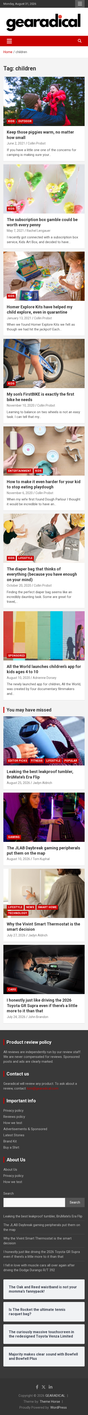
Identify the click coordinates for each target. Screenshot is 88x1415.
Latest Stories (13, 1135)
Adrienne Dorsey (44, 678)
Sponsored (16, 655)
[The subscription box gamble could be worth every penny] (44, 189)
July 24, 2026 (16, 1017)
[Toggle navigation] (9, 41)
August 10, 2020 (18, 678)
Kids (11, 121)
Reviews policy (14, 1117)
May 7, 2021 (15, 230)
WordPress (58, 1407)
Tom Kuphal (41, 859)
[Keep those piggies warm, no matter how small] (44, 101)
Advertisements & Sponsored (25, 1129)
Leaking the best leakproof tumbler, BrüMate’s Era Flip (42, 1216)
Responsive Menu (80, 4)
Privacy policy (13, 1110)
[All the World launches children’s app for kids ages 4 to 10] (44, 635)
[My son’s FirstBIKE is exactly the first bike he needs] (44, 363)
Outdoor (25, 121)
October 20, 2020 (19, 585)
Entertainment (19, 470)
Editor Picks (17, 760)
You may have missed (29, 710)
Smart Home (47, 907)
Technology (17, 913)
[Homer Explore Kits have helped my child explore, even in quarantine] (44, 276)
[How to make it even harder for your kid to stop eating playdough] (44, 451)
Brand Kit (10, 1141)
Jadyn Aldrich (42, 783)
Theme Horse (50, 1402)
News (30, 907)
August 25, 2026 (18, 783)
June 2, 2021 (16, 143)
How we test (12, 1123)
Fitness (36, 760)
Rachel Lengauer (39, 230)
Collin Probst (37, 143)
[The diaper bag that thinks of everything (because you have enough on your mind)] (44, 538)
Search (8, 1193)
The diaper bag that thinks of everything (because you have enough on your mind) (42, 574)
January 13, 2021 (19, 318)
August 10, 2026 (18, 859)
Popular (70, 760)
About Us (10, 1170)
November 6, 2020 (20, 493)
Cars (12, 989)
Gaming (14, 837)
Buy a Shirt (11, 1147)
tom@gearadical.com (42, 1088)
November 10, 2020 (21, 405)
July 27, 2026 (16, 935)
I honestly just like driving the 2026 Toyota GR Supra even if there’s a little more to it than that (42, 1005)
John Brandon (38, 1017)
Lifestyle (25, 558)
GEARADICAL (55, 1396)
